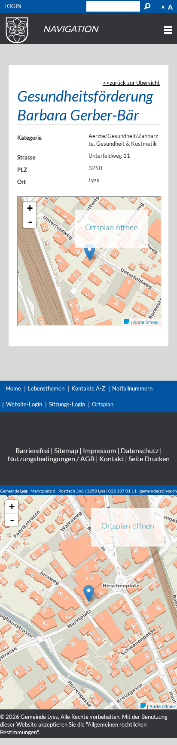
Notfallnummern (132, 388)
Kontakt (111, 458)
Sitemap (66, 450)
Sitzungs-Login (67, 404)
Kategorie (29, 137)
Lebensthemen (46, 388)
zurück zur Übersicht (135, 82)
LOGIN (12, 6)
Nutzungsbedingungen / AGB (51, 458)
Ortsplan (102, 404)
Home (13, 388)
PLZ (22, 169)
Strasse (26, 157)
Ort (21, 181)
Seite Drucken (149, 458)
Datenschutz (140, 450)
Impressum (99, 450)
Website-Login (24, 404)
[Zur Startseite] (15, 43)
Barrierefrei (32, 450)
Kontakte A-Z (88, 388)
